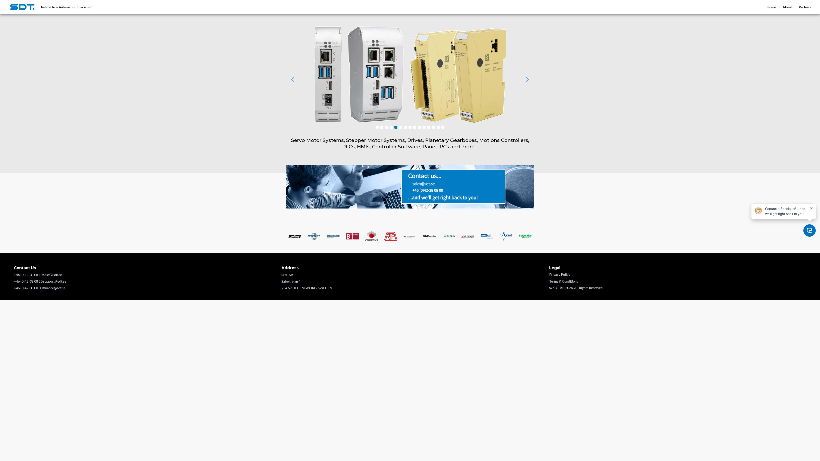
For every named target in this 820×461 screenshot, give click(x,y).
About (787, 7)
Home (771, 7)
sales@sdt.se (52, 275)
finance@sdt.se (54, 288)
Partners (805, 7)
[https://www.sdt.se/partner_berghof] (410, 79)
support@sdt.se (54, 281)
